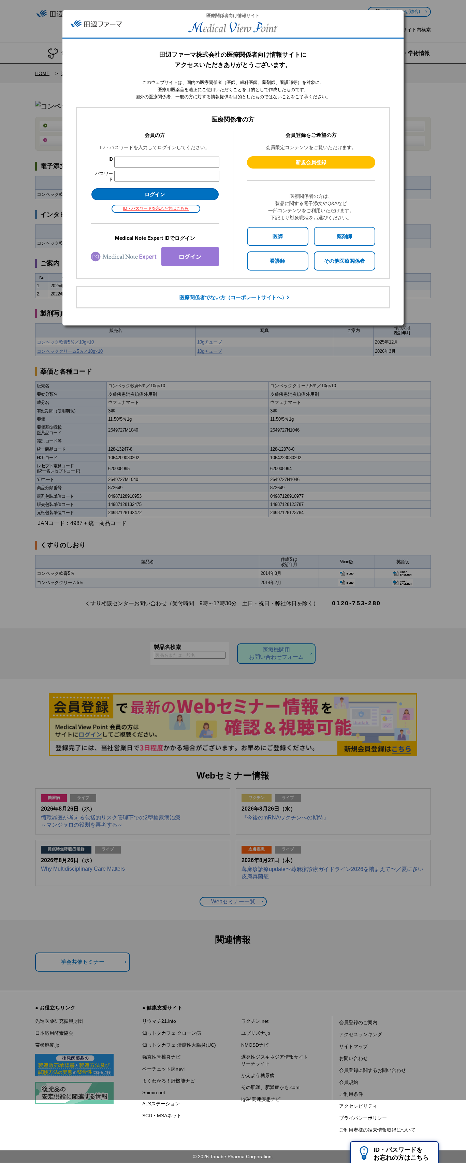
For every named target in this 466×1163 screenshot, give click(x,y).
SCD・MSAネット (161, 1115)
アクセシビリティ (358, 1106)
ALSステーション (161, 1103)
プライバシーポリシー (363, 1118)
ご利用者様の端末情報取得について (377, 1130)
